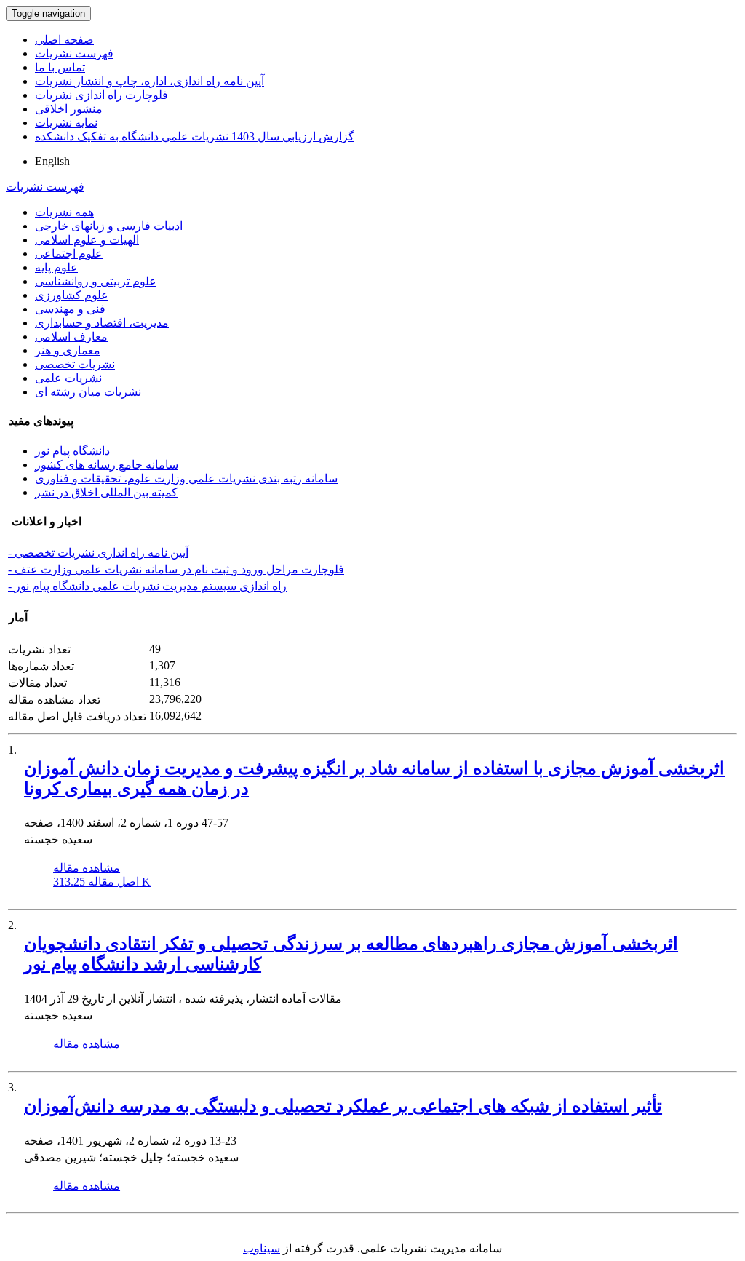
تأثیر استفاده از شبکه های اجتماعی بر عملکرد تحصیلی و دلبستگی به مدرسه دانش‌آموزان (343, 1106)
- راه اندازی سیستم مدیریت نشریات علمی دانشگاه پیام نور (147, 586)
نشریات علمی (68, 378)
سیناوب (261, 1248)
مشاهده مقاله (86, 868)
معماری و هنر (67, 350)
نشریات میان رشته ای (88, 392)
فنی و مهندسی (70, 309)
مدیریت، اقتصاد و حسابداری (102, 323)
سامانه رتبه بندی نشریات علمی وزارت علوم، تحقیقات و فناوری (186, 478)
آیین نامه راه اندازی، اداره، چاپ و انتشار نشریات (149, 81)
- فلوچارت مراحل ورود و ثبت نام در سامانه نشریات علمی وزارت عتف (176, 569)
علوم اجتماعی (69, 253)
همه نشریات (64, 212)
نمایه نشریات (66, 122)
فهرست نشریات (74, 53)
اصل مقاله (102, 881)
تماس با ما (60, 67)
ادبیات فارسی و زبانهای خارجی (109, 226)
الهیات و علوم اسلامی (87, 240)
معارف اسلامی (71, 336)
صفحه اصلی (64, 39)
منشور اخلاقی (69, 109)
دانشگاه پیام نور (72, 451)
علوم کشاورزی (71, 295)
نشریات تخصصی (75, 364)
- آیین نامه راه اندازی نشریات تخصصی (98, 552)
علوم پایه (56, 267)
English (52, 161)
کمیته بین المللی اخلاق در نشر (106, 492)
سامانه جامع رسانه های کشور (106, 464)
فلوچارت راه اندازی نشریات (101, 95)
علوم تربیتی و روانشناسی (95, 281)
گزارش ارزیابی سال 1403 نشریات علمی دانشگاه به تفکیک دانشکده (194, 136)
